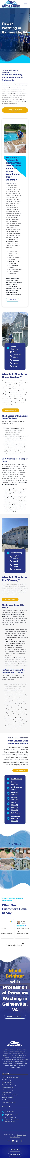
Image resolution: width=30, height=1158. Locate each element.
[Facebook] (8, 1141)
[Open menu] (25, 4)
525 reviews (18, 945)
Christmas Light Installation (10, 1077)
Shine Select (10, 183)
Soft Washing (6, 1100)
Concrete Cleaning (8, 1087)
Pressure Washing (7, 1097)
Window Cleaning (7, 1090)
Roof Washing (6, 1080)
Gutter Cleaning (7, 1092)
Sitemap (19, 1135)
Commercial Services (8, 1102)
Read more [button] (7, 936)
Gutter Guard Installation (10, 1095)
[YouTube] (13, 1141)
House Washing (7, 1082)
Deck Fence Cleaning (9, 1085)
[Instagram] (17, 1141)
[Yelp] (21, 1141)
